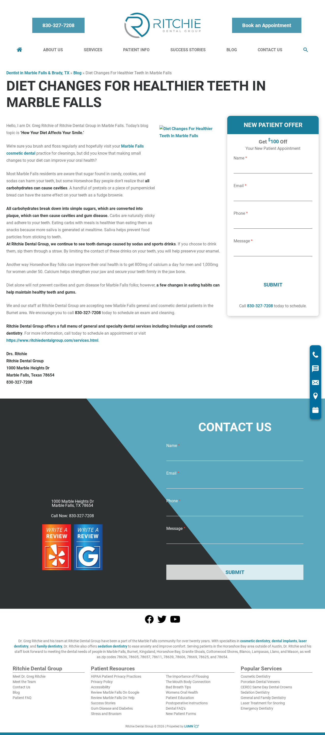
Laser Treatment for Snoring (263, 703)
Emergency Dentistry (257, 708)
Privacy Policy (102, 682)
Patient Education (180, 698)
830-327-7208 (58, 25)
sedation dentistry (112, 646)
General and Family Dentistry (263, 698)
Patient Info (136, 49)
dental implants (284, 641)
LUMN (189, 726)
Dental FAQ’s (176, 708)
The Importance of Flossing (187, 676)
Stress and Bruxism (106, 714)
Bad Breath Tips (178, 687)
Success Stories (188, 49)
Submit (273, 285)
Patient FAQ (22, 698)
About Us (53, 49)
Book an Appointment (266, 25)
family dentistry (49, 646)
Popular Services (261, 669)
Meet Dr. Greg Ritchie (29, 676)
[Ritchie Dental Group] (162, 25)
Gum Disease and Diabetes (112, 708)
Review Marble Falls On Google (115, 692)
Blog (231, 49)
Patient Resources (113, 669)
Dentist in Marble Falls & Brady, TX (37, 72)
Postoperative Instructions (187, 703)
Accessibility (100, 687)
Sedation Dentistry (255, 692)
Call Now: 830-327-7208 (72, 516)
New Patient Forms (181, 714)
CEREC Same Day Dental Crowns (266, 687)
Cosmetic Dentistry (255, 676)
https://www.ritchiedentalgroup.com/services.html (52, 340)
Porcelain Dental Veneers (260, 682)
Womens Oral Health (182, 692)
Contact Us (270, 49)
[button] (305, 50)
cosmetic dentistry (255, 641)
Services (93, 49)
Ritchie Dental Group (37, 669)
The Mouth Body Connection (188, 682)
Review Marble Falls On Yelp (113, 698)
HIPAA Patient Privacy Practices (116, 676)
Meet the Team (24, 682)
